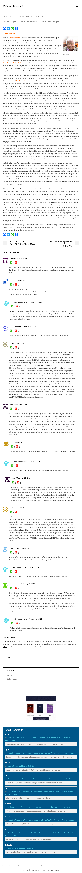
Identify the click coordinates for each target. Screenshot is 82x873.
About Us (23, 865)
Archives (8, 675)
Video (5, 865)
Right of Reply (47, 865)
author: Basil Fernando (24, 16)
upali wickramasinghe (18, 302)
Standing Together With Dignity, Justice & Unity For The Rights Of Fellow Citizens (41, 753)
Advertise (74, 865)
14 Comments (38, 16)
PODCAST (13, 865)
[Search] (8, 658)
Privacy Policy (34, 865)
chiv (10, 258)
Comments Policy (62, 865)
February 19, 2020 (8, 16)
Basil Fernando (10, 33)
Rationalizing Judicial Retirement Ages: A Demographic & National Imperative (39, 807)
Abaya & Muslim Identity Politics (21, 766)
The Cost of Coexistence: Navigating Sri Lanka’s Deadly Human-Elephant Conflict (40, 779)
